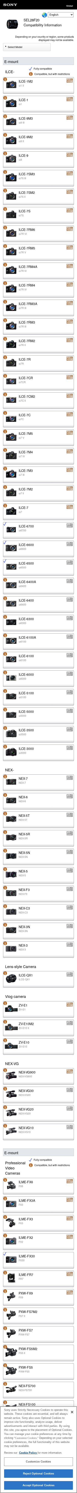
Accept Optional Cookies (39, 1485)
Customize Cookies (38, 1461)
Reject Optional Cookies (38, 1473)
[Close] (72, 1412)
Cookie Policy (28, 1452)
